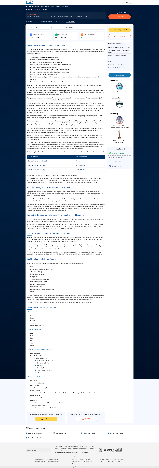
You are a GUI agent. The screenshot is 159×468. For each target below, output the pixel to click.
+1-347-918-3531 (84, 452)
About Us (74, 459)
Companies (69, 27)
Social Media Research (53, 461)
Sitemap (114, 462)
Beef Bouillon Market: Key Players (116, 64)
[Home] (27, 6)
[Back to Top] (155, 454)
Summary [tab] (34, 27)
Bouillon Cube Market (35, 433)
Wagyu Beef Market (89, 433)
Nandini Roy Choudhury (46, 21)
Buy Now (120, 17)
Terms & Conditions (111, 459)
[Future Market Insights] (29, 2)
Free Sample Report (120, 30)
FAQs (109, 462)
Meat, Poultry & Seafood (47, 6)
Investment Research (40, 461)
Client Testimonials (87, 461)
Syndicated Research (40, 459)
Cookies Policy (102, 462)
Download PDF (120, 36)
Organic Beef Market (116, 433)
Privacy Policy (121, 459)
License (80, 21)
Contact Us (75, 464)
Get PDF (87, 419)
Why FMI (88, 459)
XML (119, 462)
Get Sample (47, 419)
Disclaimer (102, 459)
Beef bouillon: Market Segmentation (117, 67)
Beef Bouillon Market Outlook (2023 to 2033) (119, 47)
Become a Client (76, 461)
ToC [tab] (52, 27)
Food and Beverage (34, 6)
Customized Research (52, 459)
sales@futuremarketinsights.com (67, 452)
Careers (81, 459)
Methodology (119, 75)
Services (35, 457)
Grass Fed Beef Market (35, 438)
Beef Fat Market (60, 433)
